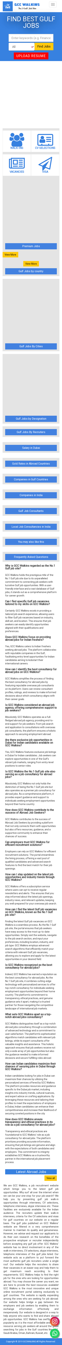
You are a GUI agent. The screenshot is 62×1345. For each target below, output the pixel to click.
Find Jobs (44, 46)
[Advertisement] (31, 95)
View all (50, 1178)
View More (10, 254)
